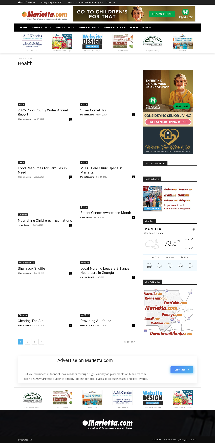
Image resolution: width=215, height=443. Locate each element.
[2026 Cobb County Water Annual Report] (45, 88)
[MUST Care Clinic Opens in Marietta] (107, 146)
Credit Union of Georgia (62, 51)
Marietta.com (24, 119)
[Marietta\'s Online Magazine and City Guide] (45, 14)
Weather (149, 221)
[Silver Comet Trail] (107, 88)
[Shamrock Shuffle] (45, 249)
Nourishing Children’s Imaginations (45, 220)
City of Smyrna (122, 51)
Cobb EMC (183, 51)
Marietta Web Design (92, 51)
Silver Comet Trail (94, 110)
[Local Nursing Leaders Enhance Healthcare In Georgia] (107, 249)
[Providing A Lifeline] (107, 301)
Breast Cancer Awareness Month (105, 213)
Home (21, 58)
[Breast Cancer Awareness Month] (107, 197)
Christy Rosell (87, 277)
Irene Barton (24, 225)
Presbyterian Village (152, 51)
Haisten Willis (87, 325)
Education (23, 215)
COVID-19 (85, 263)
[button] (193, 27)
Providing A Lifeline (95, 321)
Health (21, 104)
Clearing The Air (30, 321)
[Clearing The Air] (45, 301)
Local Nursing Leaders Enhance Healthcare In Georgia (105, 270)
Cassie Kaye (86, 217)
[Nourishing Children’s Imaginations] (45, 200)
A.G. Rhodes (32, 51)
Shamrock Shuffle (31, 268)
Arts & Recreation (26, 263)
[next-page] (41, 341)
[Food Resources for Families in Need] (45, 146)
